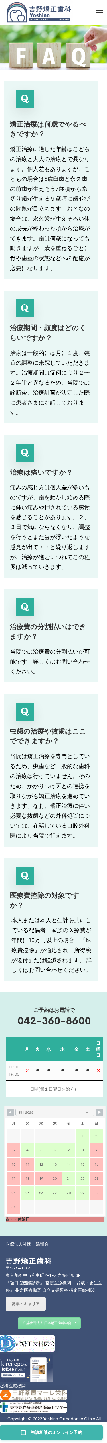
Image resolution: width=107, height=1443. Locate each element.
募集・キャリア (26, 1303)
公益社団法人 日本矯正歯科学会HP (49, 1323)
